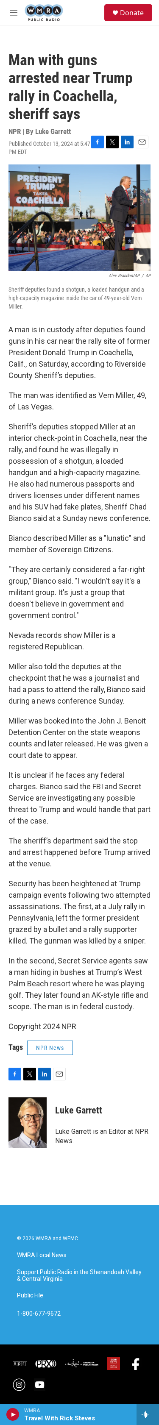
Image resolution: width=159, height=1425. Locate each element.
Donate (132, 13)
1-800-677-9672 (39, 1314)
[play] (13, 1414)
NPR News (50, 1047)
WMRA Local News (42, 1255)
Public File (30, 1295)
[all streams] (148, 1414)
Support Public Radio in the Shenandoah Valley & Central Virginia (79, 1275)
